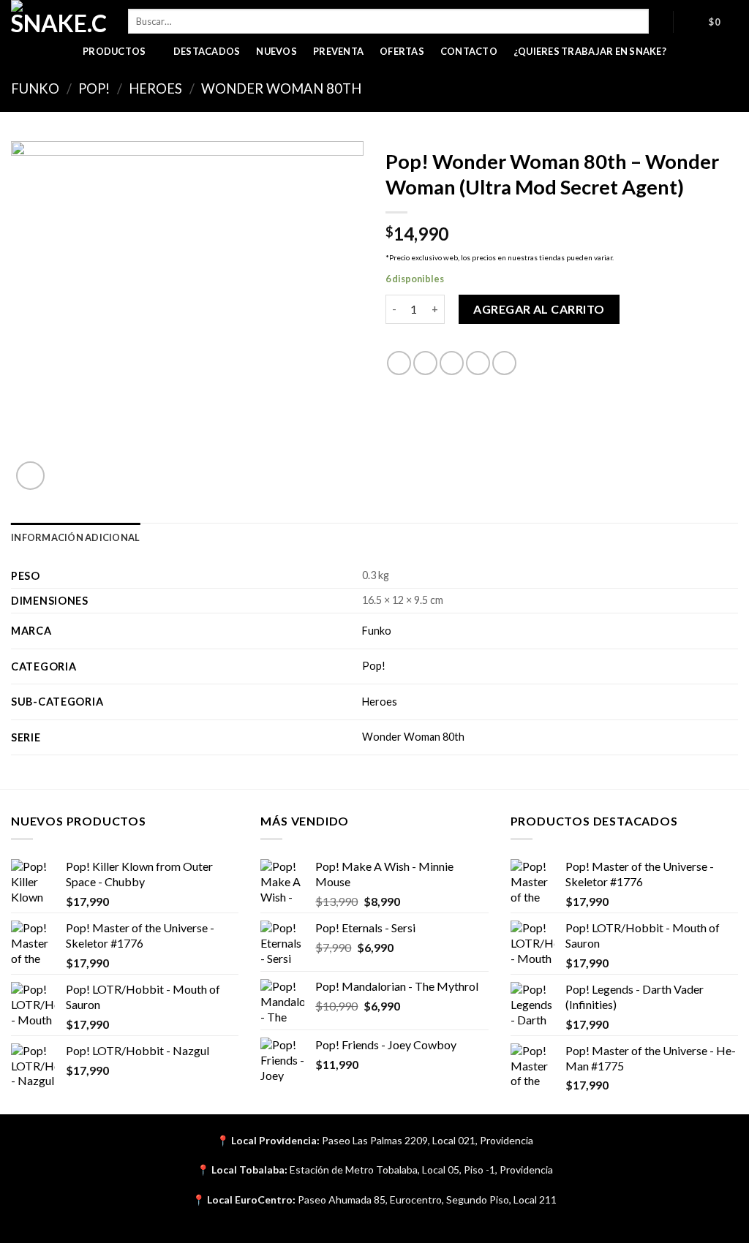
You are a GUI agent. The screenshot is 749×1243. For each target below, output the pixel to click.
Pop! (94, 88)
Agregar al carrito (539, 309)
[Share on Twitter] (425, 363)
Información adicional (75, 537)
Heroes (155, 88)
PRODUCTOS (114, 51)
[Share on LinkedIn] (504, 363)
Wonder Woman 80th (281, 88)
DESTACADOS (207, 51)
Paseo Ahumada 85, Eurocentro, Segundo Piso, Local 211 (427, 1199)
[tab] (75, 537)
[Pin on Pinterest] (478, 363)
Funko (35, 88)
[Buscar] (661, 21)
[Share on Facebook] (399, 363)
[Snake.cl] (58, 18)
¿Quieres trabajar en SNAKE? (589, 51)
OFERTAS (402, 51)
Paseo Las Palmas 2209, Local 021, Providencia (427, 1140)
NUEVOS (276, 51)
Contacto (468, 51)
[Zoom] (30, 475)
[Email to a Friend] (452, 363)
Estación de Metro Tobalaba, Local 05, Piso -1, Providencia (421, 1169)
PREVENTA (338, 51)
